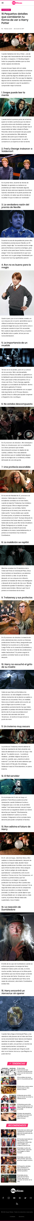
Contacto (12, 1216)
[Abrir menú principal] (2, 3)
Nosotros (21, 1216)
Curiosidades (6, 10)
